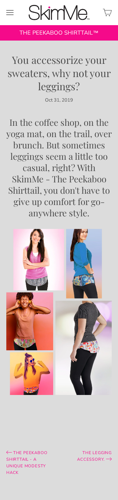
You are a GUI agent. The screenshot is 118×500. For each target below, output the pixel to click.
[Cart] (107, 13)
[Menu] (10, 13)
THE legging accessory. (94, 456)
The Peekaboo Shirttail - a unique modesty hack (26, 462)
